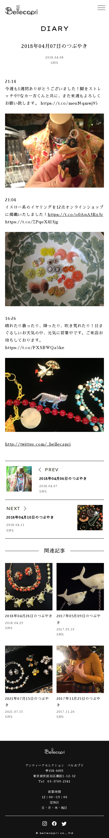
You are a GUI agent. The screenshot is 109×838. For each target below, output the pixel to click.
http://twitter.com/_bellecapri (38, 444)
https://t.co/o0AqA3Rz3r (75, 215)
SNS (54, 62)
